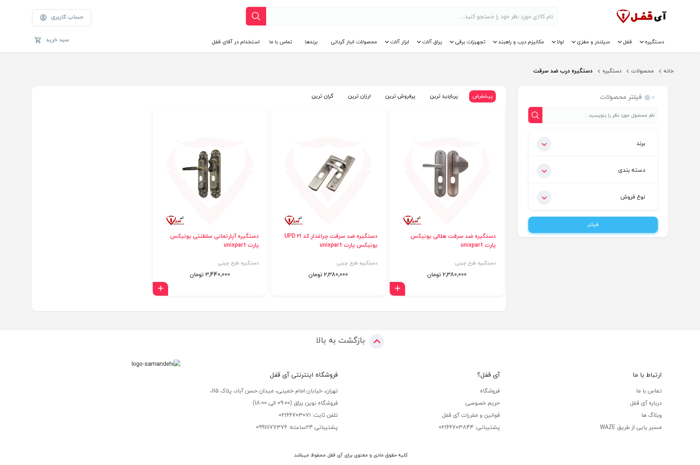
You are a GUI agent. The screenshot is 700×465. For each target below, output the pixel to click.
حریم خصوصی (482, 403)
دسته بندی (631, 170)
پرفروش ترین (400, 96)
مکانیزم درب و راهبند (521, 41)
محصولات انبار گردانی (354, 41)
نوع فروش (633, 197)
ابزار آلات (399, 41)
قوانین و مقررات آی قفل (471, 415)
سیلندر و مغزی (593, 41)
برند (640, 143)
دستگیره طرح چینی (475, 263)
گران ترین (322, 96)
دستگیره (654, 41)
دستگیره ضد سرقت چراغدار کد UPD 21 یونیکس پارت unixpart (331, 241)
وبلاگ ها (651, 415)
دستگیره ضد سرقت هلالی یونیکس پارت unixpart (453, 241)
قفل (627, 41)
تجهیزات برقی (470, 41)
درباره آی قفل (646, 403)
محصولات (642, 70)
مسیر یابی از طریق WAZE (631, 427)
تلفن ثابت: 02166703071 (308, 415)
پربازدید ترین (444, 96)
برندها (311, 41)
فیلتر (593, 224)
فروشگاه (490, 391)
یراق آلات (432, 41)
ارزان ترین (359, 96)
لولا (560, 41)
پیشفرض (482, 96)
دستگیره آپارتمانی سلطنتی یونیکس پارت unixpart (214, 241)
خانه (669, 70)
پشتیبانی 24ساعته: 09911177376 (297, 427)
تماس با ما (280, 41)
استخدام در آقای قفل (236, 41)
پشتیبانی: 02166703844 (469, 427)
